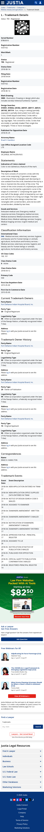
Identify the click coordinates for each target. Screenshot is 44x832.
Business (7, 761)
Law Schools (8, 766)
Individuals (7, 756)
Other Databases (10, 782)
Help (22, 816)
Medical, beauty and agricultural (12, 9)
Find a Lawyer (7, 717)
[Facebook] (17, 800)
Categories (21, 7)
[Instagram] (20, 800)
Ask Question (22, 639)
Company (22, 813)
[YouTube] (14, 800)
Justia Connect (22, 805)
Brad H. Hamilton (8, 140)
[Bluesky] (26, 800)
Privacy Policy (22, 824)
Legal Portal (22, 809)
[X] (30, 800)
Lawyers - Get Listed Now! (22, 734)
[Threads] (23, 800)
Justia (3, 7)
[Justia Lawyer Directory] (33, 800)
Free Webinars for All (11, 648)
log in (8, 331)
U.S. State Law (9, 777)
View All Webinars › (22, 696)
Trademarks (11, 7)
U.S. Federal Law (10, 771)
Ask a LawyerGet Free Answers (9, 627)
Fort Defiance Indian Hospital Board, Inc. (17, 304)
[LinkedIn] (11, 800)
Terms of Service (22, 820)
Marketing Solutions (12, 787)
